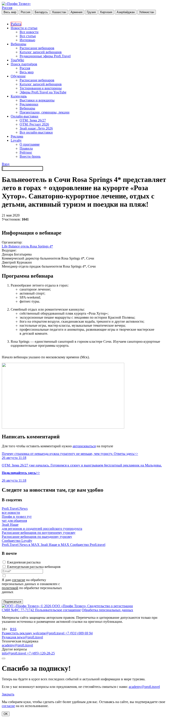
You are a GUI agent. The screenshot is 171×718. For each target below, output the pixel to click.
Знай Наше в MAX (55, 545)
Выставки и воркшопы (37, 100)
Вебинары (18, 44)
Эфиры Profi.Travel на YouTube (43, 92)
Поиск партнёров (24, 64)
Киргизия (106, 12)
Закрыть (8, 694)
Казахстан (59, 12)
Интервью (27, 40)
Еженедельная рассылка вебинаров (34, 567)
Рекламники (29, 104)
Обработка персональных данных (107, 610)
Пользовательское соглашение (58, 610)
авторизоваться (84, 446)
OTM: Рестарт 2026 (34, 124)
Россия (7, 8)
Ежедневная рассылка (24, 562)
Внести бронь (30, 156)
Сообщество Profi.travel (87, 545)
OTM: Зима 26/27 (33, 120)
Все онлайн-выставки (36, 132)
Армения (76, 12)
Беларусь (41, 12)
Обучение (18, 76)
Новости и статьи (24, 28)
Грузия (91, 12)
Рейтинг (26, 152)
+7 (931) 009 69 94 (79, 633)
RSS (13, 629)
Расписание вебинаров (37, 48)
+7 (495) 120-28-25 (41, 653)
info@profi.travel (14, 653)
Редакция (9, 637)
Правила (26, 148)
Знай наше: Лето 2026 (36, 128)
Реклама (17, 136)
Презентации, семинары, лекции (44, 112)
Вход (5, 164)
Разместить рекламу (17, 633)
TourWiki (17, 60)
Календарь (19, 96)
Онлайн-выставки (24, 116)
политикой (10, 588)
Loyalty (16, 140)
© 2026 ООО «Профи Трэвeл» (64, 606)
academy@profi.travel (17, 645)
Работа (16, 24)
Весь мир (10, 12)
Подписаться (12, 601)
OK (6, 714)
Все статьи (28, 36)
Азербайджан (126, 12)
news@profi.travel (30, 637)
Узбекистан (146, 12)
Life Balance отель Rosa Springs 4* (27, 246)
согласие (18, 580)
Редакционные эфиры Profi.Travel (45, 56)
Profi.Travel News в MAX (21, 545)
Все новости (29, 32)
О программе (30, 144)
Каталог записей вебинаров (41, 52)
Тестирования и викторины (41, 88)
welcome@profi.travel (49, 633)
